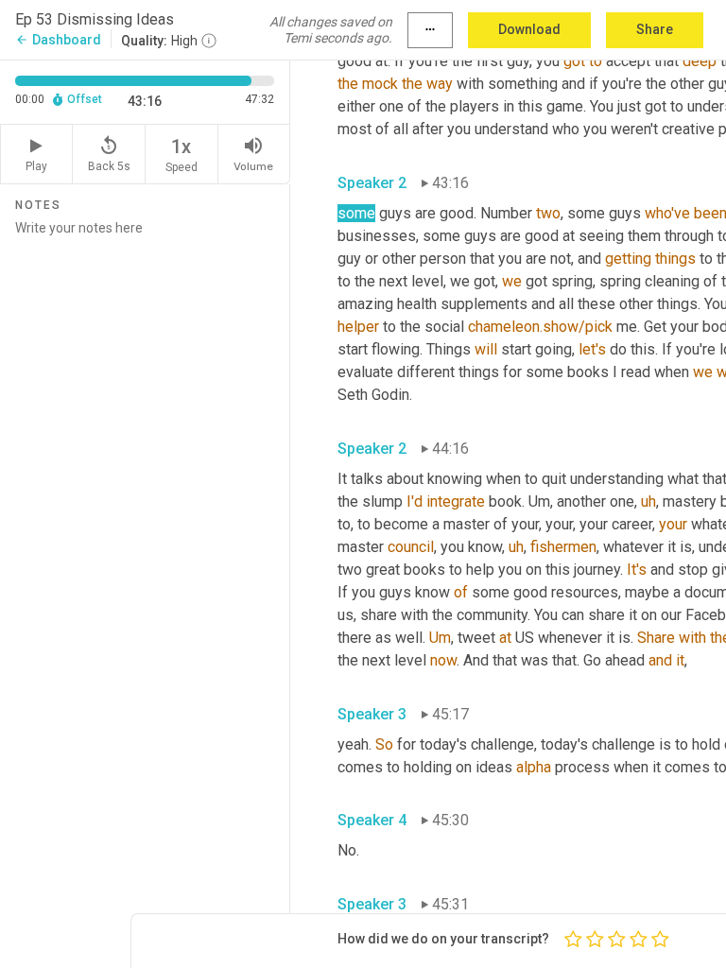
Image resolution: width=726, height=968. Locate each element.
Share (654, 29)
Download (529, 29)
